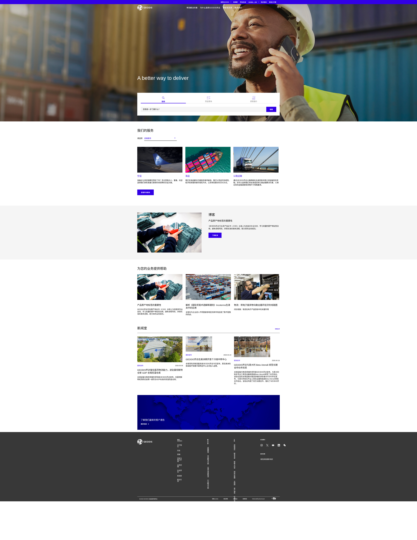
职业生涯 (179, 480)
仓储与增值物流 (208, 472)
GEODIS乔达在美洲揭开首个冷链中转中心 (206, 359)
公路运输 (237, 176)
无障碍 (234, 483)
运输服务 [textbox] (147, 138)
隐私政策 (225, 499)
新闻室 (179, 476)
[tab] (163, 99)
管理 (178, 454)
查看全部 (277, 329)
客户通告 (234, 491)
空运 (139, 176)
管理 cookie (215, 499)
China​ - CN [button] (252, 2)
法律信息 (235, 499)
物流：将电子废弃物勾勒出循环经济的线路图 (255, 305)
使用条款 (245, 499)
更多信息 (144, 424)
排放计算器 (234, 475)
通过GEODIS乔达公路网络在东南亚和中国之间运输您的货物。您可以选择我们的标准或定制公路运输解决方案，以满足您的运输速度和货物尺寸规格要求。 (256, 182)
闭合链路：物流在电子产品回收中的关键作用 (251, 309)
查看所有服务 (145, 192)
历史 (178, 450)
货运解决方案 (208, 459)
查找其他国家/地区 (266, 459)
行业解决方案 (208, 484)
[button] (225, 2)
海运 (187, 176)
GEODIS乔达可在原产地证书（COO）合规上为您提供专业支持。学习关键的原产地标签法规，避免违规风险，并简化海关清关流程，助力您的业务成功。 (160, 311)
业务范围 (179, 465)
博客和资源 (227, 7)
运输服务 (208, 450)
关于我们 (179, 445)
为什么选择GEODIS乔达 (210, 7)
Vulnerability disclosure (258, 499)
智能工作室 (234, 465)
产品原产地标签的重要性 (149, 305)
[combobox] (160, 137)
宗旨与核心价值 (179, 459)
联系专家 (234, 456)
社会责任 (179, 471)
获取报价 (234, 447)
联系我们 (238, 7)
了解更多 (215, 235)
